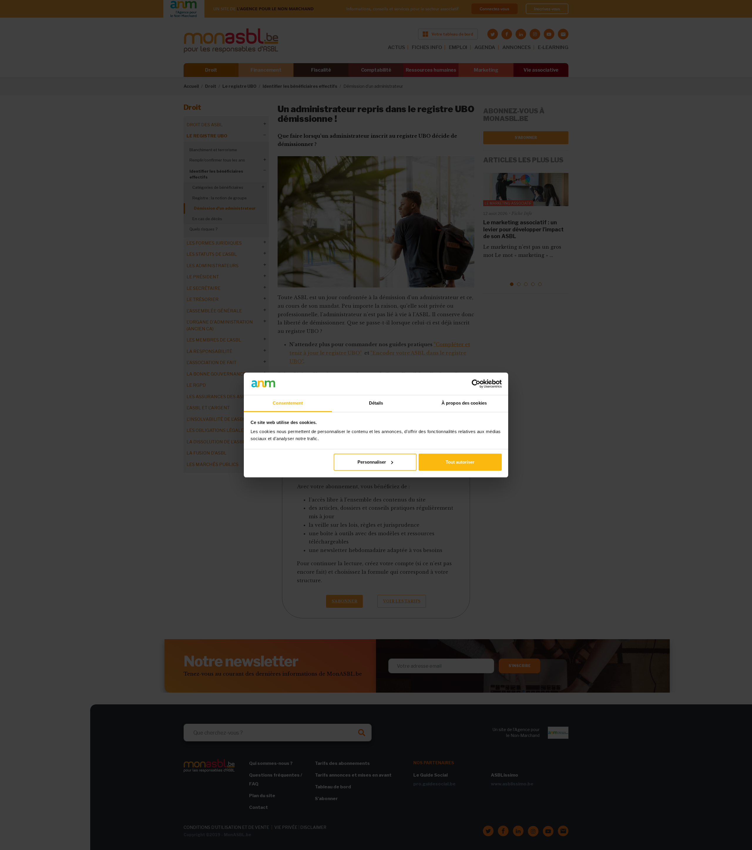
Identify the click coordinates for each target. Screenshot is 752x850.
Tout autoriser (460, 461)
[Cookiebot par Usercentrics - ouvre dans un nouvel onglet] (476, 383)
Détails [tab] (376, 402)
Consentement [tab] (288, 402)
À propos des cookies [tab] (464, 402)
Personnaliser (371, 461)
